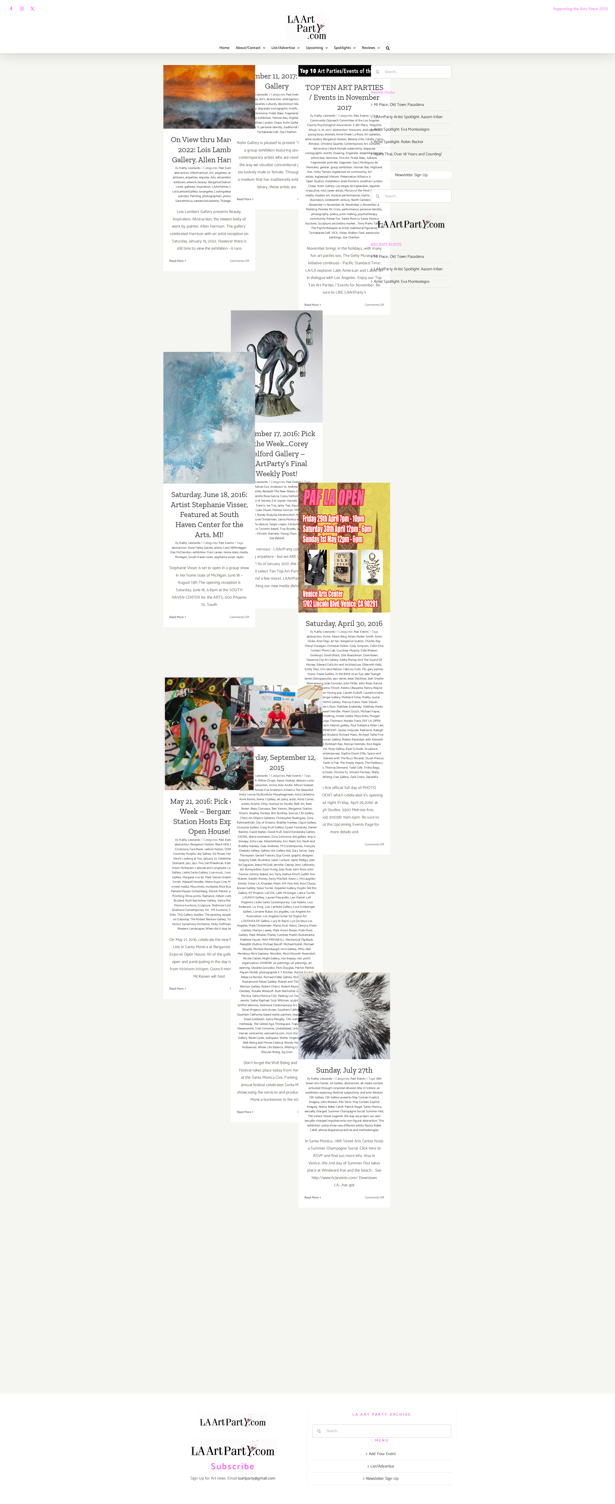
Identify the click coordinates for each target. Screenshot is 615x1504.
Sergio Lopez (278, 524)
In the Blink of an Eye (349, 674)
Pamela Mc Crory (329, 209)
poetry (334, 214)
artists (218, 547)
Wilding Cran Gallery (335, 777)
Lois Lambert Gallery (278, 906)
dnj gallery (299, 836)
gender (324, 167)
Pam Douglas (285, 967)
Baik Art (299, 803)
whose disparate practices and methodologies (349, 1130)
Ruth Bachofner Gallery (200, 900)
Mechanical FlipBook (299, 939)
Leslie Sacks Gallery (195, 872)
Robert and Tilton (289, 981)
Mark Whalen (257, 935)
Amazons (355, 129)
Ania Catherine (304, 794)
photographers (212, 196)
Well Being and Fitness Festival (263, 1042)
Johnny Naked (259, 874)
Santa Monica (350, 218)
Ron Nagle (374, 744)
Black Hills (222, 844)
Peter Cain (376, 725)
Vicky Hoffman (221, 924)
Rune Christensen (265, 519)
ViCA (335, 232)
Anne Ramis (247, 799)
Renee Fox (333, 218)
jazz (188, 863)
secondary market (344, 223)
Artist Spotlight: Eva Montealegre (402, 129)
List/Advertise (382, 1466)
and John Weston (371, 1092)
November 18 (335, 204)
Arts (213, 177)
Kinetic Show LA (249, 883)
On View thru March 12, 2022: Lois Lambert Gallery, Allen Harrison (209, 81)
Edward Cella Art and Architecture (339, 664)
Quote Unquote (348, 730)
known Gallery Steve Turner (255, 888)
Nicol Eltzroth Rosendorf (299, 953)
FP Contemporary (291, 846)
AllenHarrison (199, 172)
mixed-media (344, 716)
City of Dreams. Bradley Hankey (276, 822)
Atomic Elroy (259, 803)
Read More (176, 261)
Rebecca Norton (251, 977)
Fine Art (344, 158)
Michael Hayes (370, 711)
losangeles (206, 191)
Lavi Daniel (297, 897)
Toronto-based (268, 528)
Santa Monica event (291, 519)
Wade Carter (256, 1038)
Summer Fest (374, 1111)
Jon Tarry (275, 874)
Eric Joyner (279, 500)
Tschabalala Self (267, 132)
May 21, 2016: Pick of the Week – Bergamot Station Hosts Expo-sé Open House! (209, 713)
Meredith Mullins (251, 944)
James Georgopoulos (318, 678)
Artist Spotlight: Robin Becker (399, 141)
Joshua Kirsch (291, 874)
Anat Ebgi (322, 641)
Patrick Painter (218, 891)
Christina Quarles (332, 143)
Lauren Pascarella (277, 897)
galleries (189, 186)
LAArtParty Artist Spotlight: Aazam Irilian (408, 117)
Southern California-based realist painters (264, 1014)
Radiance (366, 730)
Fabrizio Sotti (352, 669)
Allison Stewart (304, 785)
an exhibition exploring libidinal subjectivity (342, 1090)
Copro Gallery (307, 822)
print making (347, 214)
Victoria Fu (341, 772)
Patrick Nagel (353, 1106)
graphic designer (302, 855)
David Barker (257, 832)
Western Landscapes (191, 928)
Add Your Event (382, 1453)
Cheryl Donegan (315, 646)
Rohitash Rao (334, 744)
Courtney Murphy (348, 650)
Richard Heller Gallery (278, 977)
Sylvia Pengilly (275, 1019)
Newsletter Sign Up (411, 175)
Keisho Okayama (352, 688)
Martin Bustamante (301, 935)
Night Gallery (271, 958)
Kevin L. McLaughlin (302, 878)
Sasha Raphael (260, 1000)
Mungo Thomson (331, 720)
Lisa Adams (298, 902)
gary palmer (375, 669)
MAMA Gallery (331, 702)
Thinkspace (282, 1024)
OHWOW (266, 963)
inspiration (203, 186)
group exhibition (260, 117)
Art (211, 172)
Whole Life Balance (270, 1047)
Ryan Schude (354, 749)
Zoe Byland (276, 538)
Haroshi (292, 500)
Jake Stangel (373, 674)
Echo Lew (256, 841)
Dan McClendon (180, 552)
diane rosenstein (259, 836)
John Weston (329, 1102)
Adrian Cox (262, 486)
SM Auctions (219, 910)
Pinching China (182, 896)
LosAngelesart (223, 191)
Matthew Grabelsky (349, 706)
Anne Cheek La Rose (349, 134)
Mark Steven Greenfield (220, 877)
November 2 (353, 204)
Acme (327, 636)
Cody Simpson (359, 646)
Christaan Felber (337, 646)
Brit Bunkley (279, 813)
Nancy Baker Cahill (331, 1106)
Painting (195, 196)
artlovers (178, 177)
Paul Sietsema (360, 725)
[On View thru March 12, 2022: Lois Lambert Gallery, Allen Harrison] (209, 97)
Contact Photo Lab (323, 650)
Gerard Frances (265, 855)
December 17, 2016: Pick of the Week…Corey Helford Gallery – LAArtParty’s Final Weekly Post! (277, 346)
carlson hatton (213, 849)
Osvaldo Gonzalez (263, 967)
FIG (364, 669)
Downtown (370, 655)
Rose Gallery (336, 749)
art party (282, 799)
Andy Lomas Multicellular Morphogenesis (266, 794)
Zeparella (372, 777)
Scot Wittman (280, 1000)
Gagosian (345, 162)
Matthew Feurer (250, 939)
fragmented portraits (324, 162)
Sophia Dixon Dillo (353, 753)
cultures (271, 104)
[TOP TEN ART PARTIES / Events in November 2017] (344, 70)
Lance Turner (306, 893)
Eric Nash (289, 841)
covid (179, 186)
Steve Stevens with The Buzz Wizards (339, 758)
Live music (216, 872)
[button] (388, 48)
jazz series (339, 678)
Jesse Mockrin (350, 181)
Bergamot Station (334, 139)
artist (292, 799)
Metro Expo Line (216, 881)
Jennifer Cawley (284, 864)
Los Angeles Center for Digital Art (285, 916)
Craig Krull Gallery (272, 827)
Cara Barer (196, 849)
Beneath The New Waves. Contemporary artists (279, 494)
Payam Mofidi (249, 972)
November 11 (317, 204)
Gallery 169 (268, 850)
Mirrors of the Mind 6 (358, 190)
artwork (191, 182)
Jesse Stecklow (357, 678)
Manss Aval (280, 925)
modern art (322, 195)
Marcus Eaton (351, 702)
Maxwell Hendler (330, 711)
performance (350, 209)
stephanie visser (224, 557)
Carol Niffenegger (234, 547)
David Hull (275, 832)
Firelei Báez (276, 113)
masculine (312, 190)
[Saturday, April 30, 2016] (344, 548)
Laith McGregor (286, 893)
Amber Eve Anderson (269, 790)
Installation (332, 181)
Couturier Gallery (248, 827)
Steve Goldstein (254, 1019)
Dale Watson (369, 650)
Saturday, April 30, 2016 (344, 541)
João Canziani (333, 683)
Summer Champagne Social (346, 1111)
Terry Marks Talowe (370, 223)
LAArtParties (220, 186)
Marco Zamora (298, 925)
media (244, 552)
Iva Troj (272, 505)
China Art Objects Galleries (257, 818)
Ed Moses (219, 853)
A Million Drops (265, 780)
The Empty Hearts (351, 762)
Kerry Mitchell (278, 878)
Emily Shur (312, 669)
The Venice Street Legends (325, 1116)
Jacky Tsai (284, 505)
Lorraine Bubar (263, 911)
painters (183, 196)
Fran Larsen (214, 552)
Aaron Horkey (286, 780)
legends (374, 186)
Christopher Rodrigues (290, 818)
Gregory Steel (248, 860)
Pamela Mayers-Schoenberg (189, 891)
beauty (202, 182)
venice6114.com (274, 1033)
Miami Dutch (350, 711)
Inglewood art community (349, 171)
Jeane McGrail (264, 864)
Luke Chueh (263, 510)
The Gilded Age (264, 1024)
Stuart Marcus (374, 758)
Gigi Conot (283, 855)
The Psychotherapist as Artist (330, 228)
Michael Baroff (272, 944)
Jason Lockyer (280, 860)
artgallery (221, 172)
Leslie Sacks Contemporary (271, 902)
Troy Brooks (287, 528)
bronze (293, 813)
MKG (301, 949)
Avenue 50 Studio (281, 803)
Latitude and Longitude (210, 868)
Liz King (258, 906)
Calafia (369, 139)
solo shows (269, 1009)
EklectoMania (273, 841)
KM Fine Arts (290, 883)
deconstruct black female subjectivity (337, 148)
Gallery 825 (283, 850)
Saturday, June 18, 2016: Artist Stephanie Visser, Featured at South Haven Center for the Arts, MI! (209, 398)
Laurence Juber (373, 692)
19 (322, 129)
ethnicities (318, 158)
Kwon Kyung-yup (330, 692)
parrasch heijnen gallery (333, 725)
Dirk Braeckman (351, 655)
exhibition (199, 552)
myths (365, 195)
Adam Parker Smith (360, 636)
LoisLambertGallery (185, 191)
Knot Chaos (307, 883)
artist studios (313, 139)
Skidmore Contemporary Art (190, 910)
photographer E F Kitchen (276, 972)
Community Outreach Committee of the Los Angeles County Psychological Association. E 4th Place (343, 123)
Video (343, 232)
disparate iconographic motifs (277, 108)
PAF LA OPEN (371, 720)
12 (319, 129)
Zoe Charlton (288, 132)
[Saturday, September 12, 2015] (277, 715)
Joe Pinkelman (214, 863)
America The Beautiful (298, 790)
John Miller (350, 683)
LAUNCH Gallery (253, 897)
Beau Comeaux (260, 808)
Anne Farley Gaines (200, 547)
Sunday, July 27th (344, 1010)
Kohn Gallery (291, 122)
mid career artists (332, 190)
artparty (204, 177)
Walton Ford (356, 232)
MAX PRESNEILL (273, 939)
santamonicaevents (206, 201)
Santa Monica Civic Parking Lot (272, 996)
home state (231, 552)
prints (197, 896)
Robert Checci (270, 986)
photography (319, 214)
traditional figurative (363, 228)
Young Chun (288, 533)
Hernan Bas (280, 117)
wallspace (272, 1038)
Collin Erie (376, 646)
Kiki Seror (345, 1102)
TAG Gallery (185, 914)
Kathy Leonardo (189, 168)
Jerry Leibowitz (304, 864)
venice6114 (256, 1033)
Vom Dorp (293, 1033)
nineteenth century (337, 200)
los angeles (281, 911)
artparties (191, 177)
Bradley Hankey (259, 813)
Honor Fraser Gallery (321, 674)
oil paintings (281, 963)
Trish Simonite (264, 1028)
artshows (179, 182)
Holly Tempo (322, 171)
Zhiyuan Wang (270, 1052)
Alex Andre (285, 785)
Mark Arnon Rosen (285, 930)
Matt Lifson (327, 706)
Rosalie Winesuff (262, 991)
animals (330, 134)
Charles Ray (372, 641)
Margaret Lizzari (193, 877)
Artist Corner (305, 799)
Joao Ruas (285, 869)
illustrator (264, 860)
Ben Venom (279, 808)
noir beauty (288, 958)
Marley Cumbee (277, 935)
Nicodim (275, 953)
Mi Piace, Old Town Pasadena (399, 104)
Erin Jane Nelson (331, 669)
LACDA (269, 893)
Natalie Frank (352, 720)
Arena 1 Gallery (266, 799)
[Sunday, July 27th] (344, 1016)
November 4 (371, 204)
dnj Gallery (204, 853)
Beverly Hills (356, 139)
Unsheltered (283, 1028)
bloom (243, 813)
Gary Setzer (299, 850)
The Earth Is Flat (328, 762)
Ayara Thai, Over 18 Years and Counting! (408, 154)
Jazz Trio (197, 863)
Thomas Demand (336, 767)
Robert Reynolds (292, 986)
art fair (335, 641)
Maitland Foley (351, 697)
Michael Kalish (292, 944)
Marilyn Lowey (262, 930)
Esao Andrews (269, 846)
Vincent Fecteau (359, 772)
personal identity (271, 127)
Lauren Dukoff (352, 692)
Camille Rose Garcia (266, 496)
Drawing (338, 153)
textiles (198, 914)
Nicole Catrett (252, 958)
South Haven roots (200, 557)
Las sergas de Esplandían (352, 186)
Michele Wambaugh (266, 949)
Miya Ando (361, 716)
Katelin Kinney (258, 878)
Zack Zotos (357, 777)
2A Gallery (336, 1083)
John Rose (365, 683)
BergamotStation (219, 182)
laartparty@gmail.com (256, 1478)
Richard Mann (348, 734)
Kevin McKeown (183, 868)
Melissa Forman (282, 510)
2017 (262, 99)
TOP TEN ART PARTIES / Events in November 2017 (344, 97)
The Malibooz (373, 762)
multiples (212, 886)
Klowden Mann (271, 883)
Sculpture (324, 223)
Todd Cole (356, 767)
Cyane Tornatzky (296, 827)
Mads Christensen (260, 925)
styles (240, 557)
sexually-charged (316, 1111)
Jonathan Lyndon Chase (266, 122)
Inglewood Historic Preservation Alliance (341, 176)
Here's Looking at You (187, 858)
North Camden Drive (364, 200)
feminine (261, 113)
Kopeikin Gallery (285, 888)
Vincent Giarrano (268, 533)
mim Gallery (288, 949)
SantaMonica (183, 201)
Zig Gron (287, 1052)
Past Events (361, 115)
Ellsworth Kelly (372, 664)
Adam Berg (339, 636)
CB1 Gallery (306, 813)
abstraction (181, 172)
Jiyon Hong (270, 869)
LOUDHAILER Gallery (255, 921)
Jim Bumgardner (251, 869)
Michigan (181, 557)
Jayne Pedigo (299, 860)
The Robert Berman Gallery (208, 919)
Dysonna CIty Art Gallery (322, 659)
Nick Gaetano (260, 953)
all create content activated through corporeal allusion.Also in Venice (345, 1086)
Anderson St (278, 486)
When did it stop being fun (223, 928)
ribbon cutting (225, 896)
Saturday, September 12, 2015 (277, 705)
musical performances (345, 195)
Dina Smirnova (281, 836)
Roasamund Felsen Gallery (259, 981)
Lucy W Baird (279, 921)
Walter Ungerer (290, 1038)
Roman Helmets (354, 744)
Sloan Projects (251, 1009)
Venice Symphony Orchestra (190, 924)
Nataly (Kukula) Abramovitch (276, 514)
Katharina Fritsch (328, 688)
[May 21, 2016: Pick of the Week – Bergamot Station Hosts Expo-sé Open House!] (209, 733)
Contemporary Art (356, 143)
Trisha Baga (371, 767)
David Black (331, 655)
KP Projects (255, 893)
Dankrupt (316, 655)
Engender (352, 153)
